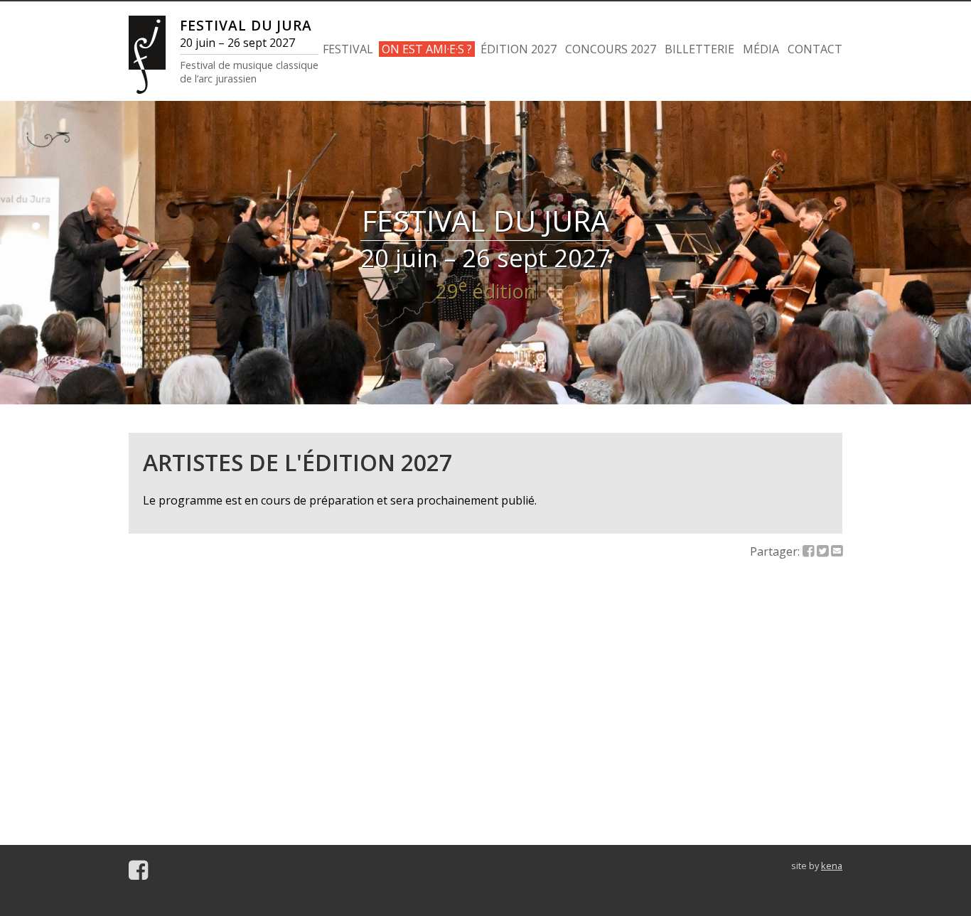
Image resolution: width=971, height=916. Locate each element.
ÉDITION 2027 (519, 49)
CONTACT (815, 49)
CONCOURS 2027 (610, 49)
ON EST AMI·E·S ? (427, 49)
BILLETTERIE (699, 49)
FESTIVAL (348, 49)
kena (831, 865)
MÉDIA (761, 49)
